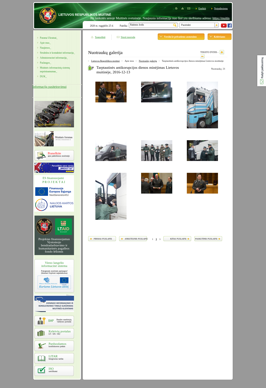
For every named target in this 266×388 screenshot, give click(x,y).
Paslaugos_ (45, 62)
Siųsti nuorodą (128, 37)
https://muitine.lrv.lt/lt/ (219, 18)
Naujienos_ (45, 47)
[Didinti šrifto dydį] (222, 52)
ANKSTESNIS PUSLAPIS (136, 239)
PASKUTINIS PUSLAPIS (206, 239)
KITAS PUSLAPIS (178, 239)
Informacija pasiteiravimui (49, 86)
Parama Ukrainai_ (49, 37)
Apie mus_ (45, 42)
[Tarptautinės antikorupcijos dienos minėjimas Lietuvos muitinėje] (111, 103)
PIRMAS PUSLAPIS (103, 239)
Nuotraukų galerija (148, 61)
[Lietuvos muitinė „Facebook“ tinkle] (230, 26)
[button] (261, 70)
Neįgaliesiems (221, 8)
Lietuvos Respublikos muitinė (105, 61)
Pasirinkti (186, 24)
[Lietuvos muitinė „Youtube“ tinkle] (224, 26)
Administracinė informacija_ (54, 57)
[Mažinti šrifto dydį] (202, 56)
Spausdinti (100, 37)
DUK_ (43, 76)
